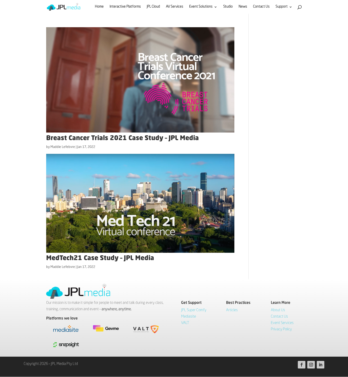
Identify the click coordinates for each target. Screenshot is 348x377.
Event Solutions (201, 7)
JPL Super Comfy (193, 310)
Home (99, 7)
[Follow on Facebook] (301, 364)
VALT (185, 323)
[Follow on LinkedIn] (320, 364)
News (243, 7)
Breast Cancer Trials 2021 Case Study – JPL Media (122, 138)
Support (282, 7)
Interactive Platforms (125, 7)
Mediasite (188, 317)
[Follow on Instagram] (311, 364)
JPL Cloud (153, 7)
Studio (228, 7)
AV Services (174, 7)
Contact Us (261, 7)
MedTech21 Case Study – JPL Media (100, 258)
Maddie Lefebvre (62, 147)
